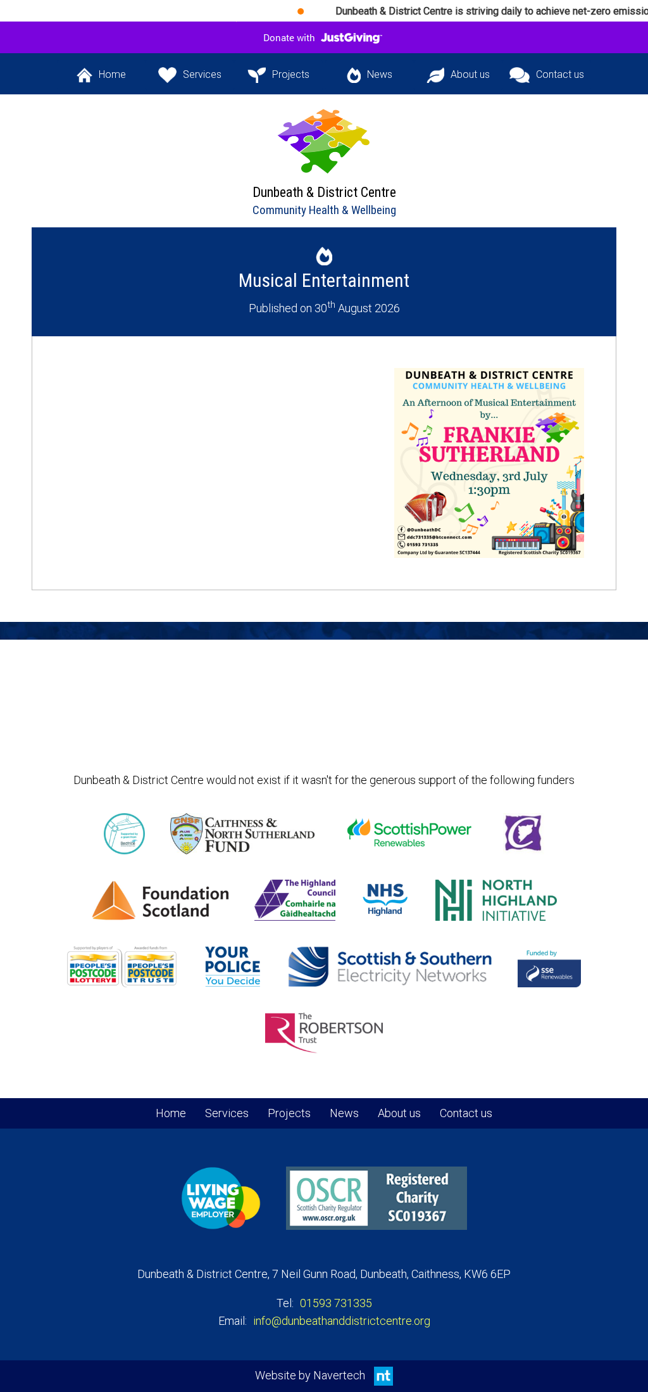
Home (101, 79)
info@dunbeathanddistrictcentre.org (341, 1320)
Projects (278, 79)
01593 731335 (336, 1303)
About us (460, 79)
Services (193, 79)
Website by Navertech (311, 1375)
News (369, 79)
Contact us (551, 79)
